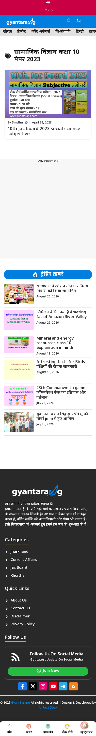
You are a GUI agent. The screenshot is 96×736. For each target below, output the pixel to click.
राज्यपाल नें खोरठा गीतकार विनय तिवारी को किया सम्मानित (62, 289)
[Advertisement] (48, 210)
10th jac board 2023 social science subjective (43, 131)
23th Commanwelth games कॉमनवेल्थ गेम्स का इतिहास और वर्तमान (61, 393)
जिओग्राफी (62, 31)
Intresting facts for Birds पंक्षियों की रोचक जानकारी (60, 364)
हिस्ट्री (80, 31)
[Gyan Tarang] (20, 21)
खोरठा (7, 31)
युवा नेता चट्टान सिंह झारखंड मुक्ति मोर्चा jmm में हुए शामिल (62, 417)
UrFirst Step (48, 708)
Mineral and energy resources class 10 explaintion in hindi (55, 343)
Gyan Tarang (20, 703)
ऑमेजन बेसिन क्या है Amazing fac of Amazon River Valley (61, 315)
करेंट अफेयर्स (41, 31)
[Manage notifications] (84, 725)
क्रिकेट (21, 31)
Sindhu (17, 123)
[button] (79, 21)
